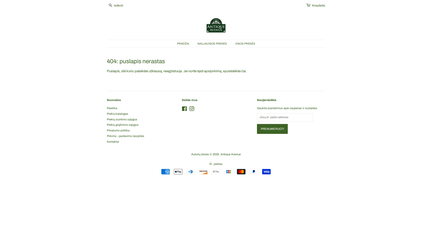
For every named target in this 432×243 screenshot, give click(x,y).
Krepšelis (318, 5)
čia (243, 71)
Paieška (112, 108)
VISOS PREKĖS (245, 43)
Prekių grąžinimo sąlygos (123, 124)
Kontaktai (113, 141)
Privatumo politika (118, 130)
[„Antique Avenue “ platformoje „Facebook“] (184, 109)
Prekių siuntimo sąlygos (122, 119)
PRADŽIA (183, 43)
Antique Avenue (230, 154)
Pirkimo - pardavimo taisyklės (125, 136)
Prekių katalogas (117, 113)
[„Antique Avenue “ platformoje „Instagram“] (191, 109)
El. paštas (216, 164)
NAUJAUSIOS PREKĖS (212, 43)
